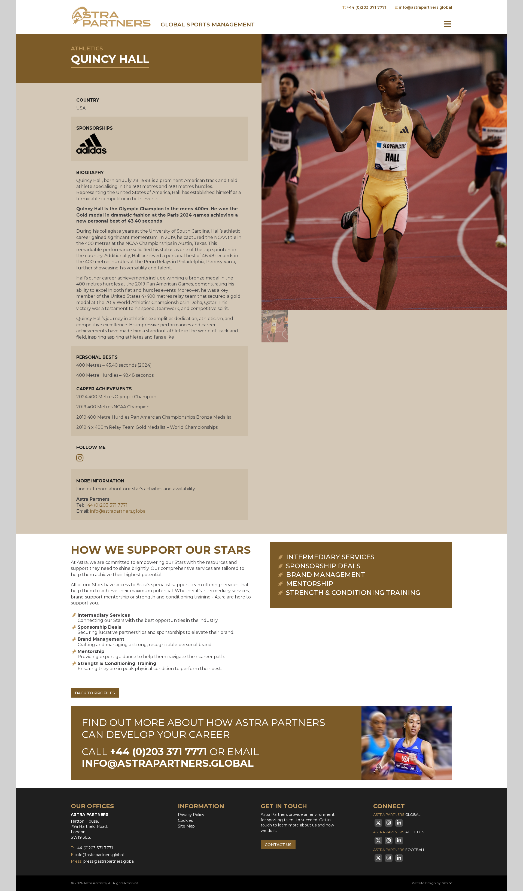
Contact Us (278, 844)
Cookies (185, 820)
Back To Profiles (95, 693)
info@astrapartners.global (425, 7)
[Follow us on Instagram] (389, 823)
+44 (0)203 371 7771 (366, 7)
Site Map (186, 826)
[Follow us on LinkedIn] (399, 823)
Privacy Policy (191, 814)
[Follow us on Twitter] (378, 823)
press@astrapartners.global (109, 861)
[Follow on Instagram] (79, 458)
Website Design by (432, 883)
